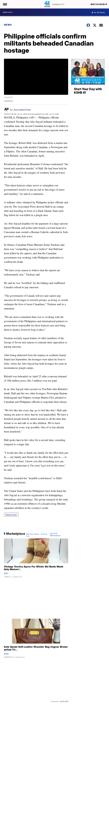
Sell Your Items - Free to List (36, 535)
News (8, 24)
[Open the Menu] (4, 4)
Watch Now (97, 4)
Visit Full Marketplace (55, 534)
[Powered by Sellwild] (64, 701)
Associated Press (22, 109)
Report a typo (11, 515)
